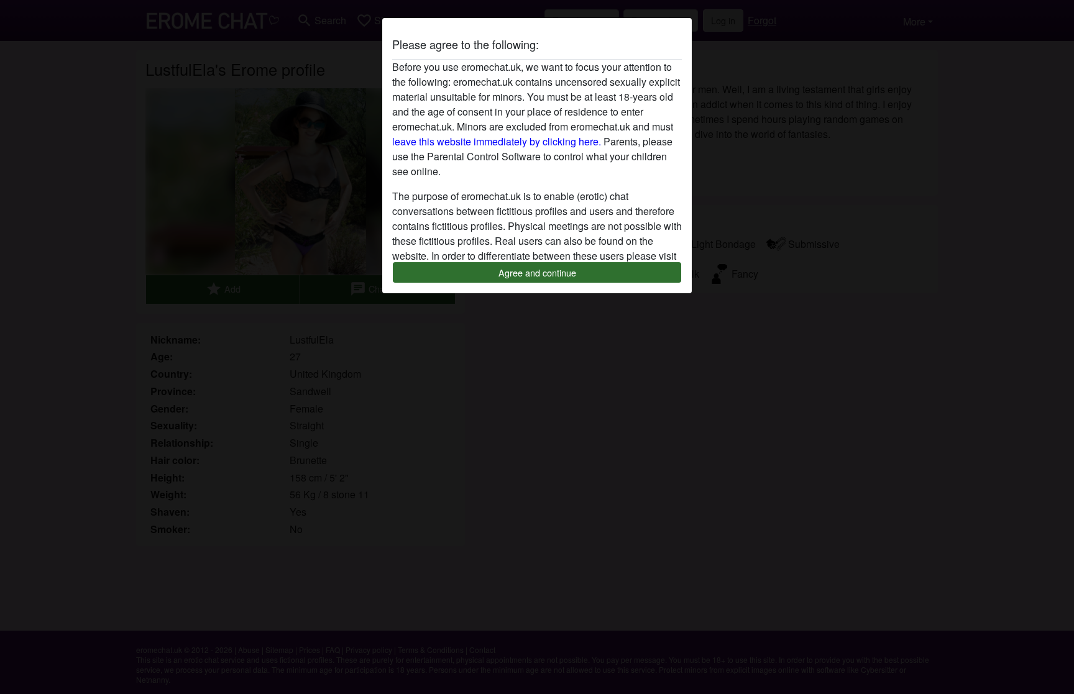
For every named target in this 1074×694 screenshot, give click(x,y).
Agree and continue (537, 272)
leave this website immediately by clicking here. (496, 141)
